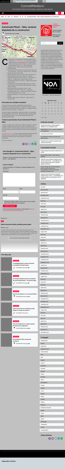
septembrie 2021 (45, 307)
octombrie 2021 (44, 304)
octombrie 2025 (44, 195)
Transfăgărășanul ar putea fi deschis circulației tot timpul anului (23, 264)
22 (42, 113)
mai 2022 (43, 284)
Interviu (43, 385)
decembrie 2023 (45, 254)
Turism (42, 427)
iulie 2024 (43, 234)
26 (55, 113)
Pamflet (43, 399)
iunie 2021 (43, 315)
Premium (43, 405)
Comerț (42, 360)
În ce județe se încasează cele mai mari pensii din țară (12, 1)
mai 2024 (43, 240)
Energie (43, 371)
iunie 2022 (43, 282)
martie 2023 (44, 265)
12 (54, 108)
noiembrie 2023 (44, 256)
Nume (4, 188)
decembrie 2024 (45, 220)
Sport (42, 416)
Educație (43, 368)
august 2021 (44, 310)
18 (51, 111)
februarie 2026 (44, 189)
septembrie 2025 (45, 198)
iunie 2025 (43, 203)
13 (58, 108)
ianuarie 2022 (44, 296)
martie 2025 (44, 212)
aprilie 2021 (43, 321)
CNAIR (21, 65)
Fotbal (42, 374)
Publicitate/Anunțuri (46, 407)
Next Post (3, 218)
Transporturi (5, 23)
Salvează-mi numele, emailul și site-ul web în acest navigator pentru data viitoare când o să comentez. (19, 202)
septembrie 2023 (45, 262)
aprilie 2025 (43, 209)
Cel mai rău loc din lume (47, 133)
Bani (42, 357)
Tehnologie (43, 421)
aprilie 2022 (43, 287)
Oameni (43, 393)
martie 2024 (44, 245)
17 (48, 111)
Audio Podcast (44, 351)
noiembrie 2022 (44, 270)
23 (45, 113)
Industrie (43, 377)
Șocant (42, 410)
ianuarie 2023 (44, 268)
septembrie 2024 (45, 229)
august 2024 (44, 231)
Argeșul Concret (45, 349)
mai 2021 (43, 318)
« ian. (42, 117)
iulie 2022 (43, 279)
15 (42, 111)
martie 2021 (44, 324)
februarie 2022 (44, 293)
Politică (42, 402)
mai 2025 (43, 206)
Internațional (44, 382)
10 (48, 108)
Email (21, 188)
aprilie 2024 (44, 242)
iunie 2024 (43, 237)
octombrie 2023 (44, 259)
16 (45, 111)
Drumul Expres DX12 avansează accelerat (22, 340)
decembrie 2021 (45, 298)
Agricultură (43, 346)
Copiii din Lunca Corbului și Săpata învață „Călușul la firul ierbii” (42, 1)
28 (61, 113)
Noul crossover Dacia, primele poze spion (16, 224)
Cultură (42, 363)
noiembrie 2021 (44, 301)
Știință (42, 419)
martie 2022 (44, 290)
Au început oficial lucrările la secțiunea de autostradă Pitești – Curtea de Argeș (24, 279)
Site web (5, 195)
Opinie (42, 396)
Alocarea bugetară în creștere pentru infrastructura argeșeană (24, 324)
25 (51, 113)
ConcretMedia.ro (32, 6)
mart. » (45, 117)
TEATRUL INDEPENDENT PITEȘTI (56, 26)
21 (61, 111)
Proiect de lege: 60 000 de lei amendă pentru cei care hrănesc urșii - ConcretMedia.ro (50, 168)
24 (48, 113)
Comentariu (6, 171)
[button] (56, 13)
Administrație (44, 340)
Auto (2, 221)
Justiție (42, 388)
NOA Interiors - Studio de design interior (51, 95)
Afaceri (42, 343)
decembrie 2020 (45, 332)
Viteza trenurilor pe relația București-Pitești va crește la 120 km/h (24, 309)
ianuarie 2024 (44, 251)
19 (54, 111)
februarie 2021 (44, 326)
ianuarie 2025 (44, 217)
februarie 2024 (44, 248)
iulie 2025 (43, 201)
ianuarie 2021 (44, 329)
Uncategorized (44, 430)
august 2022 (44, 276)
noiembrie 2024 (44, 223)
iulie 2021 (43, 312)
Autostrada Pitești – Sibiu (20, 60)
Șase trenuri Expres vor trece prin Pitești (24, 294)
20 (58, 111)
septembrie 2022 (45, 273)
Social (42, 413)
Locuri (42, 391)
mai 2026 (43, 187)
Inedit (42, 379)
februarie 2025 (44, 215)
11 (51, 108)
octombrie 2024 (44, 226)
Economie (43, 365)
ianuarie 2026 (44, 192)
